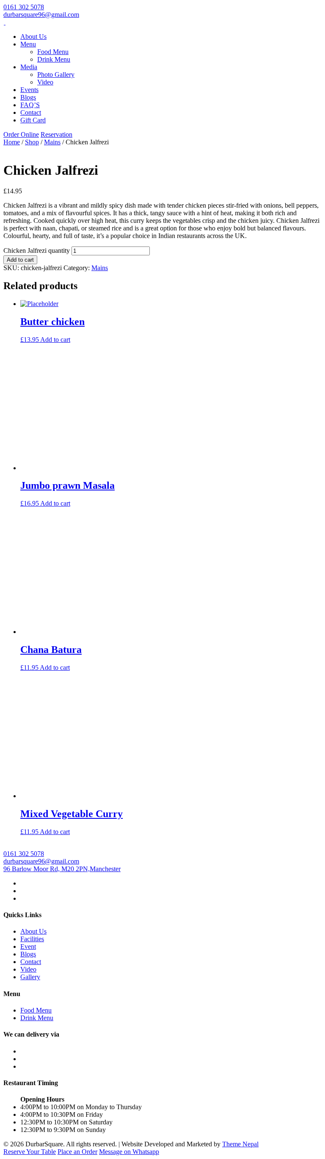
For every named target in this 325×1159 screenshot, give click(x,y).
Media (28, 66)
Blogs (28, 97)
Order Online (21, 134)
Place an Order (77, 1151)
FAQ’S (30, 104)
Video (45, 82)
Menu (28, 44)
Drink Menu (53, 59)
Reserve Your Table (29, 1151)
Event (28, 946)
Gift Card (33, 120)
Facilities (32, 938)
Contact (30, 112)
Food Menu (53, 51)
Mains (52, 142)
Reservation (56, 134)
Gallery (30, 976)
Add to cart (20, 260)
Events (29, 89)
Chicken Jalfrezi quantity (36, 250)
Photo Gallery (55, 74)
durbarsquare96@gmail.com (41, 14)
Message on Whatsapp (129, 1151)
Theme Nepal (240, 1144)
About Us (33, 36)
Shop (32, 142)
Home (11, 142)
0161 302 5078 (23, 7)
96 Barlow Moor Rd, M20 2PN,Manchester (62, 868)
